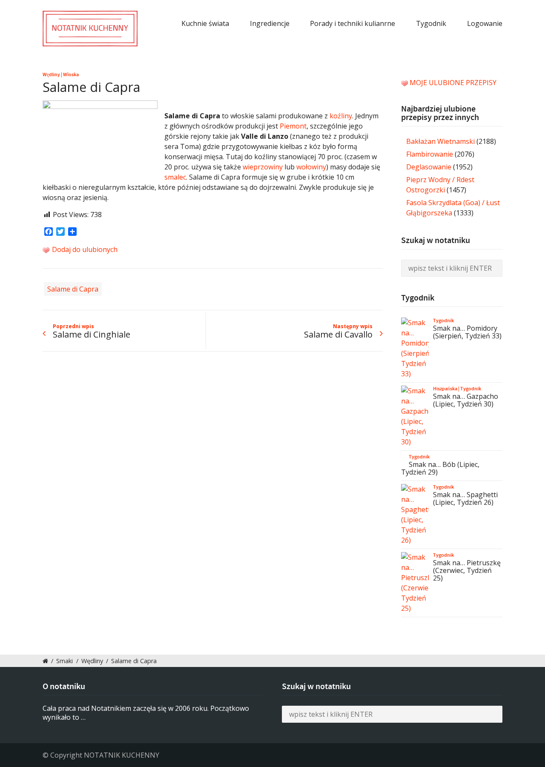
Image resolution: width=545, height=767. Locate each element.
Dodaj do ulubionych (84, 249)
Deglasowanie (428, 167)
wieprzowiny (263, 167)
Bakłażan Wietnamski (440, 141)
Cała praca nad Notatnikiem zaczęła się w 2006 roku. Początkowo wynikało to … (146, 713)
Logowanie (484, 23)
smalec (175, 177)
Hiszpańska (445, 388)
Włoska (71, 74)
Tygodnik (431, 23)
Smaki (64, 661)
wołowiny (311, 167)
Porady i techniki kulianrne (352, 23)
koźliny (341, 115)
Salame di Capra (72, 289)
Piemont (293, 126)
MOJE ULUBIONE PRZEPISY (453, 82)
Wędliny (51, 74)
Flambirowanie (429, 154)
